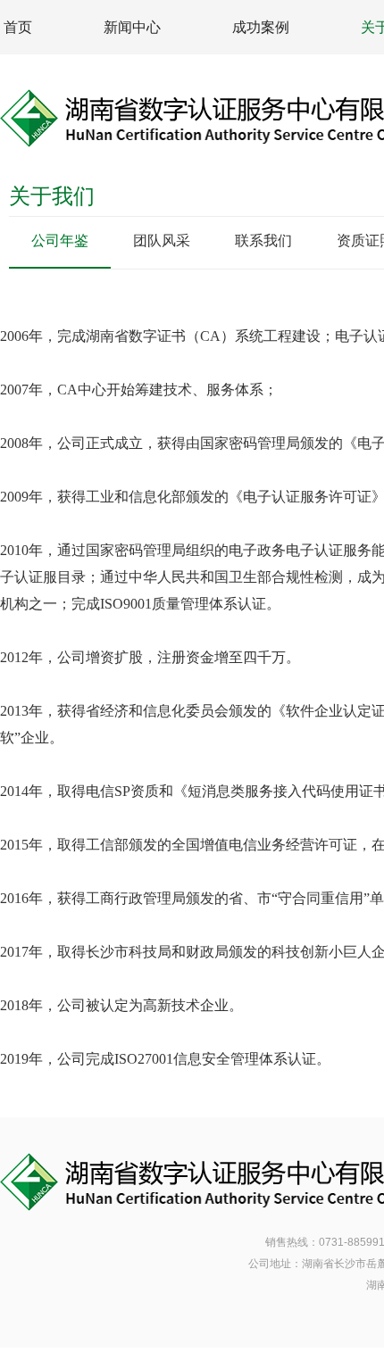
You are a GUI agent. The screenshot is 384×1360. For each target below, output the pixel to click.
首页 (18, 27)
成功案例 (260, 27)
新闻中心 (132, 27)
